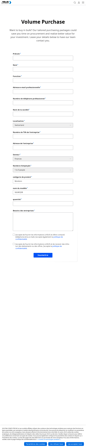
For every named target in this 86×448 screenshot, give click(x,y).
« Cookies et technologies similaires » (49, 439)
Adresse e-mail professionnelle (26, 87)
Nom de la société (21, 110)
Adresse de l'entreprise (23, 143)
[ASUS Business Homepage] (6, 2)
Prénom (16, 54)
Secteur (16, 155)
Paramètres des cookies (35, 444)
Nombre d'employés (21, 166)
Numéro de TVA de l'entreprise (26, 132)
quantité (17, 199)
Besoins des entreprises (23, 211)
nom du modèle (20, 188)
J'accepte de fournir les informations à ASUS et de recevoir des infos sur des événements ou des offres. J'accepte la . (42, 246)
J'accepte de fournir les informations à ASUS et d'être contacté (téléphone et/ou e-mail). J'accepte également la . (40, 237)
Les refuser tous (56, 444)
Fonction (17, 76)
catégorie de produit (22, 177)
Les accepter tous (75, 444)
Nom (15, 65)
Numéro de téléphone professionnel (29, 99)
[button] (74, 2)
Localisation (18, 121)
